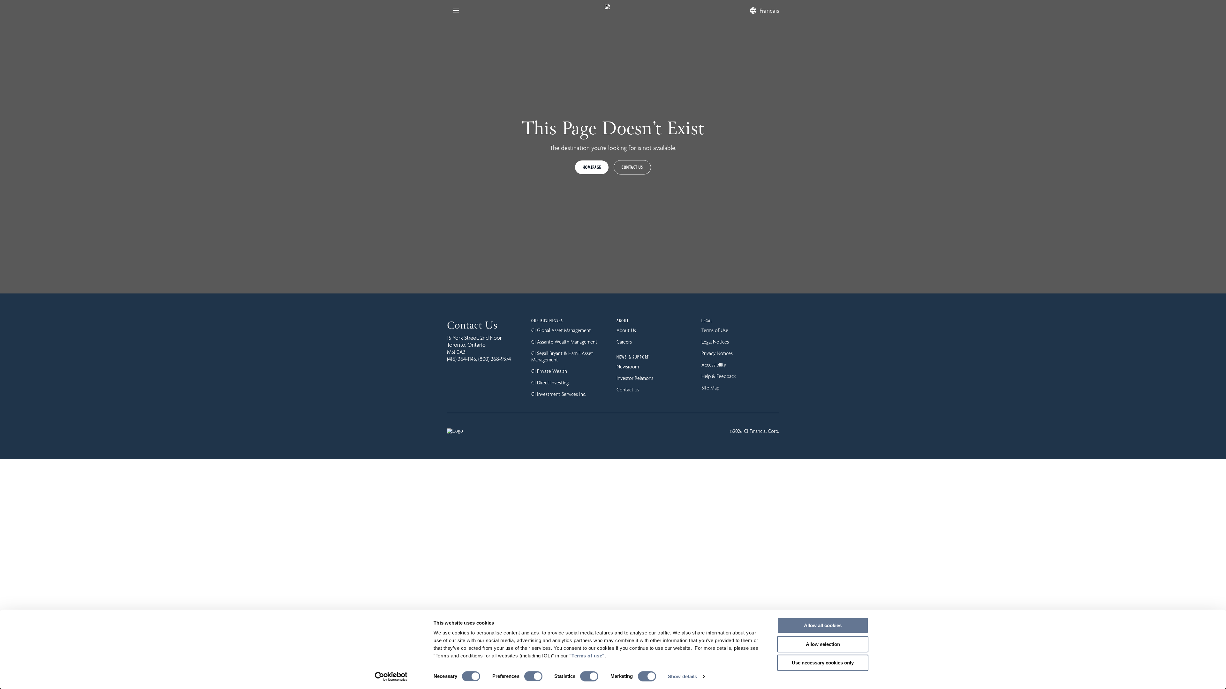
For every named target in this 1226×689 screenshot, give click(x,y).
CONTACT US (632, 167)
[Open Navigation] (456, 10)
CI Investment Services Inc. (558, 394)
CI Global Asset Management (561, 330)
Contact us (628, 390)
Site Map (710, 388)
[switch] (533, 676)
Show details (682, 676)
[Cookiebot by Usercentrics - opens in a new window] (391, 676)
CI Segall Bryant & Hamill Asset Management (562, 356)
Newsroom (628, 367)
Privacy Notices (717, 353)
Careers (624, 342)
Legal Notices (715, 342)
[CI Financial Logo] (607, 10)
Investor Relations (635, 378)
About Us (626, 330)
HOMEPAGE (592, 167)
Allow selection (823, 644)
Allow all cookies (823, 625)
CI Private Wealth (549, 371)
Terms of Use (714, 330)
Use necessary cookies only (823, 662)
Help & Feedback (718, 376)
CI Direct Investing (550, 383)
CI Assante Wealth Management (564, 342)
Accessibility (713, 365)
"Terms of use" (587, 655)
